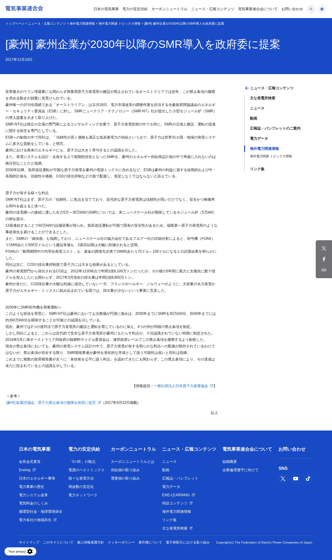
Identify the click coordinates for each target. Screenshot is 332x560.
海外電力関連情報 (82, 23)
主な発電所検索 (262, 98)
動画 (253, 118)
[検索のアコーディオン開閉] (311, 9)
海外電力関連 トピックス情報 (119, 23)
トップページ (14, 23)
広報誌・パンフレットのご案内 (275, 128)
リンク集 (257, 169)
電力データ (259, 138)
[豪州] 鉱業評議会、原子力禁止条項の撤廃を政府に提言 (50, 403)
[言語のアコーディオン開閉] (322, 9)
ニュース (257, 108)
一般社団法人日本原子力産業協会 (181, 386)
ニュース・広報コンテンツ (47, 23)
